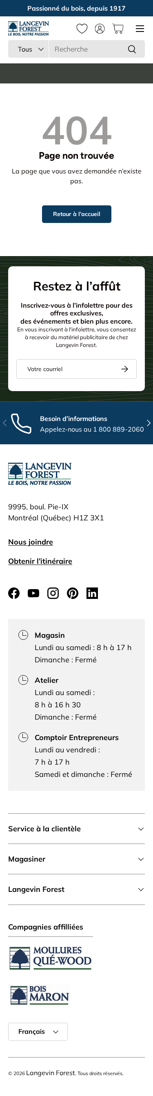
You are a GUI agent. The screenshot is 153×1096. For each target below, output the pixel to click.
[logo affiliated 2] (39, 995)
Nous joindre (30, 542)
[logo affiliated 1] (50, 958)
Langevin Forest (50, 1073)
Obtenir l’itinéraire (40, 561)
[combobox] (76, 49)
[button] (118, 29)
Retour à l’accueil (76, 214)
